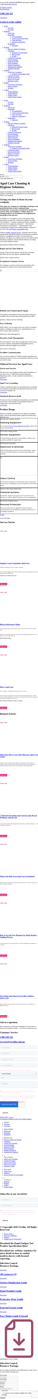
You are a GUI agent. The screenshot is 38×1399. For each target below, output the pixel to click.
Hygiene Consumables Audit (20, 74)
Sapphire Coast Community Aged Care (15, 563)
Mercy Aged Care (6, 687)
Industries (7, 31)
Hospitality (11, 35)
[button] (19, 175)
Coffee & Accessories (14, 58)
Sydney (6, 1185)
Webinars (11, 88)
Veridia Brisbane (13, 92)
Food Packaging (13, 60)
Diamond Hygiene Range (19, 53)
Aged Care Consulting (15, 72)
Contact (6, 90)
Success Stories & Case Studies (13, 1175)
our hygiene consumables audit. (18, 229)
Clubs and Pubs (16, 40)
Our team (11, 29)
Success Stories (12, 86)
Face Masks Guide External (14, 1316)
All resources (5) (8, 1274)
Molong (6, 1183)
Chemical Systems (13, 76)
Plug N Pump (16, 54)
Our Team (7, 1126)
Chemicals (11, 51)
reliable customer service (13, 232)
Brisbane (6, 1182)
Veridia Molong (12, 93)
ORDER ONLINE (14, 68)
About (6, 26)
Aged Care (11, 33)
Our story (11, 28)
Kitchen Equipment (14, 65)
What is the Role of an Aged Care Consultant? (17, 876)
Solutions (7, 70)
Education (15, 45)
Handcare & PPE (13, 61)
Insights (6, 83)
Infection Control (13, 81)
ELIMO (14, 56)
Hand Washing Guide (11, 1291)
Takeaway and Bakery (19, 42)
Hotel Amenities (13, 63)
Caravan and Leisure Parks (20, 38)
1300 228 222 (6, 13)
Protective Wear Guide (11, 1299)
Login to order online (10, 22)
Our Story (7, 1124)
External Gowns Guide (11, 1307)
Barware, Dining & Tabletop (16, 49)
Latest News (8, 1171)
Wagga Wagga (8, 1187)
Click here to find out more (8, 4)
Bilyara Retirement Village (10, 624)
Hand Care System (13, 79)
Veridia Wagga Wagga (15, 97)
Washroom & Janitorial (15, 67)
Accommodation (17, 37)
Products (6, 47)
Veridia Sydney (12, 95)
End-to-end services (14, 77)
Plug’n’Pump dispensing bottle (18, 426)
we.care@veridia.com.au (12, 1041)
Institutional (11, 44)
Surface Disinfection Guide (13, 1282)
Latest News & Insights (15, 84)
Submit (3, 1398)
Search (2, 176)
